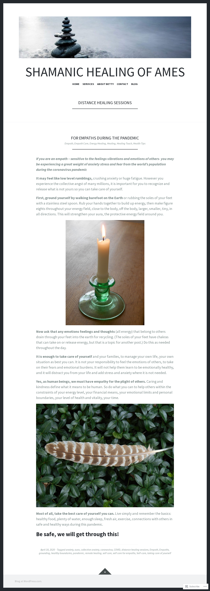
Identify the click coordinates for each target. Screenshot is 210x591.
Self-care (141, 553)
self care (107, 553)
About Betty (105, 84)
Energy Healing (98, 143)
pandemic (78, 553)
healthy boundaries (61, 553)
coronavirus (106, 549)
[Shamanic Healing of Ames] (105, 37)
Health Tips (139, 143)
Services (88, 84)
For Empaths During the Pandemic (105, 138)
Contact (122, 84)
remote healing (93, 553)
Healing (111, 143)
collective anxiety (90, 549)
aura (77, 549)
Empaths (164, 549)
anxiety (70, 549)
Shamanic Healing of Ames (105, 72)
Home (75, 84)
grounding (44, 553)
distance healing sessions (135, 549)
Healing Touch (124, 143)
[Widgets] (105, 571)
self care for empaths (124, 553)
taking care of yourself (159, 553)
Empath (69, 143)
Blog (134, 84)
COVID (117, 549)
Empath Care (81, 143)
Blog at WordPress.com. (28, 581)
